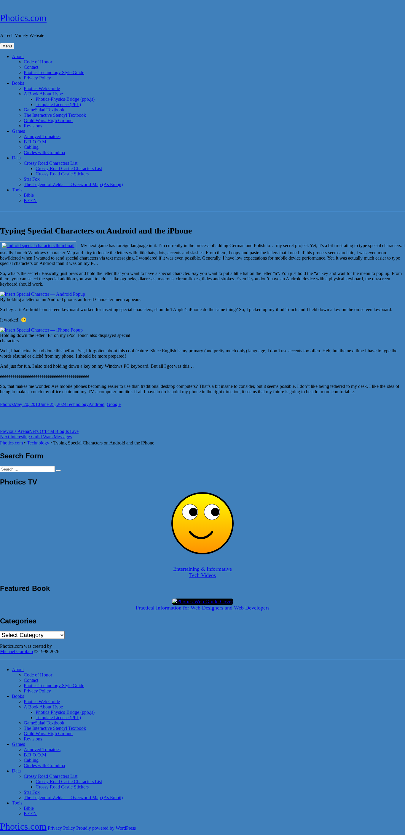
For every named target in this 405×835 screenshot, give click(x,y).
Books (18, 83)
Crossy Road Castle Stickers (62, 173)
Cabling (31, 147)
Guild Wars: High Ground (48, 120)
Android (96, 404)
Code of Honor (38, 61)
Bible (29, 195)
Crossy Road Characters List (50, 163)
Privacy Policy (37, 77)
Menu (7, 46)
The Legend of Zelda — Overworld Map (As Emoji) (73, 184)
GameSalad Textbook (44, 109)
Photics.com (23, 17)
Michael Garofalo (16, 651)
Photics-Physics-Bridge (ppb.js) (65, 99)
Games (18, 131)
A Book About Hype (43, 93)
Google (114, 404)
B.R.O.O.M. (35, 141)
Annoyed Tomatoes (42, 136)
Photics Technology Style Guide (54, 72)
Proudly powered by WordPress (106, 828)
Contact (31, 67)
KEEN (30, 200)
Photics (7, 404)
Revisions (33, 125)
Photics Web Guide (42, 88)
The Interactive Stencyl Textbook (55, 115)
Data (16, 157)
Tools (17, 189)
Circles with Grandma (44, 152)
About (18, 56)
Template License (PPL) (58, 104)
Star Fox (32, 179)
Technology (77, 404)
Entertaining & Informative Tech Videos (202, 572)
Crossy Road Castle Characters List (69, 168)
